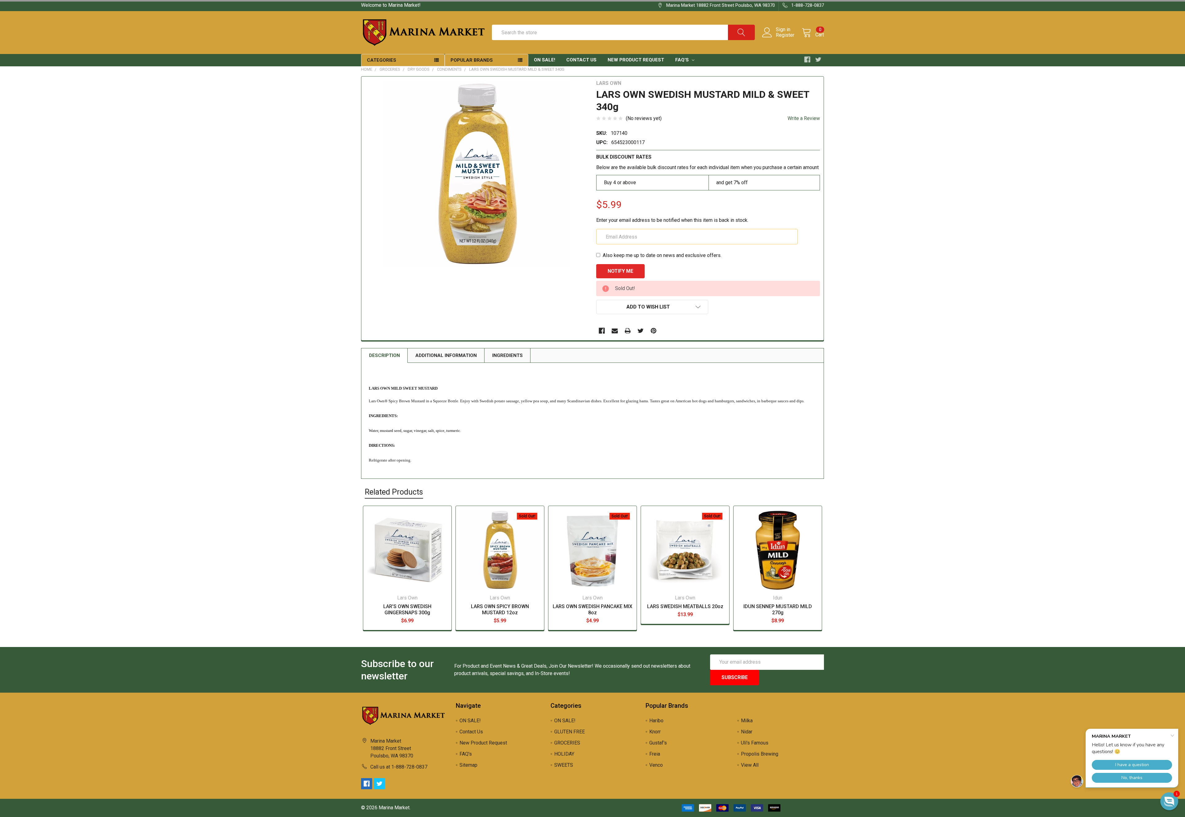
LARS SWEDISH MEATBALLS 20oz (685, 606)
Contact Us (581, 60)
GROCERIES (390, 69)
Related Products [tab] (394, 491)
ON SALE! (544, 60)
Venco (656, 765)
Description (384, 355)
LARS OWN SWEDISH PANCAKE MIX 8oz (592, 609)
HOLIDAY (564, 754)
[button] (1169, 801)
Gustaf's (658, 743)
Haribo (656, 721)
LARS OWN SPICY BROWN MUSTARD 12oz (500, 609)
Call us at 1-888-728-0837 (398, 767)
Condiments (449, 69)
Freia (654, 754)
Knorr (655, 732)
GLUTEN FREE (569, 732)
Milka (747, 721)
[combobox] (623, 32)
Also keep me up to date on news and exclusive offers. (662, 255)
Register (785, 35)
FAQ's (682, 60)
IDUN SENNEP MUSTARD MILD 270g (777, 609)
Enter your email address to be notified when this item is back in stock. (672, 220)
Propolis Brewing (759, 754)
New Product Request (636, 60)
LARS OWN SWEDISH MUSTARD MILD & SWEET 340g (516, 69)
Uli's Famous (754, 743)
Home (366, 69)
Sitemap (468, 765)
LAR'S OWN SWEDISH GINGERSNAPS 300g (407, 609)
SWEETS (563, 765)
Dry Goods (419, 69)
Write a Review (804, 118)
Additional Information (446, 355)
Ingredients (507, 355)
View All (750, 765)
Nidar (746, 732)
